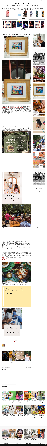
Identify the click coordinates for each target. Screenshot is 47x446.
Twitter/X (6, 347)
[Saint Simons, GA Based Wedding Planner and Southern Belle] (5, 356)
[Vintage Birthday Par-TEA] (34, 395)
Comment (3, 371)
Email (3, 381)
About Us (3, 0)
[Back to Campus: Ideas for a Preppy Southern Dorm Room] (41, 395)
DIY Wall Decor (20, 361)
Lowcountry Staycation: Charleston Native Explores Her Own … (12, 362)
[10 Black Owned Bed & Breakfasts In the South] (5, 433)
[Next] (44, 13)
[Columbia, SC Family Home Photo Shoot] (41, 433)
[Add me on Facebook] (10, 293)
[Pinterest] (36, 199)
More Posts (6, 291)
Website (3, 383)
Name (3, 379)
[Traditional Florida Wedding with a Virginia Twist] (27, 433)
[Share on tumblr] (6, 364)
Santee (3, 260)
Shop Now (23, 28)
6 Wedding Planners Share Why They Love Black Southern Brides (24, 367)
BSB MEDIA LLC (23, 3)
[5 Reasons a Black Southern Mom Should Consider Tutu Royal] (19, 395)
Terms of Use (23, 420)
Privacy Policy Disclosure (23, 419)
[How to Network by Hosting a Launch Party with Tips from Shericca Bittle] (27, 356)
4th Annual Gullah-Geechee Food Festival (17, 107)
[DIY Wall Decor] (20, 356)
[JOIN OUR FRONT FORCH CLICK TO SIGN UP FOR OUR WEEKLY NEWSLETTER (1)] (12, 323)
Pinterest (40, 443)
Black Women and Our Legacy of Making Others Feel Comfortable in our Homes (8, 367)
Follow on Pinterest (39, 227)
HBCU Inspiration (14, 0)
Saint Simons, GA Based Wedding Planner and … (5, 361)
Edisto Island (4, 259)
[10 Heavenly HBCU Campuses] (12, 433)
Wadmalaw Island (4, 258)
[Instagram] (41, 0)
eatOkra (30, 238)
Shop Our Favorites (27, 0)
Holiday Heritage (8, 0)
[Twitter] (40, 0)
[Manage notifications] (45, 444)
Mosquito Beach (4, 257)
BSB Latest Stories (20, 0)
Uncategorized (19, 33)
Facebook (13, 347)
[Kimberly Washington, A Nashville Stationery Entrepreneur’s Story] (19, 409)
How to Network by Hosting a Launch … (27, 361)
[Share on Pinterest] (5, 364)
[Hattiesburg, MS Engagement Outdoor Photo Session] (5, 409)
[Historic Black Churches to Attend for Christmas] (5, 395)
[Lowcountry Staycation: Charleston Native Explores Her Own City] (12, 356)
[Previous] (2, 13)
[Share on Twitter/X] (4, 364)
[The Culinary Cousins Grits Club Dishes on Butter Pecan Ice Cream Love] (12, 395)
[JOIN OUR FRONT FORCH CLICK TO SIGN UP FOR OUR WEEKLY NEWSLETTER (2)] (12, 187)
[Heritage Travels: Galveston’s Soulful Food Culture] (27, 395)
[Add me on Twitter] (9, 293)
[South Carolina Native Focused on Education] (19, 433)
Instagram (10, 347)
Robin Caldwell (14, 33)
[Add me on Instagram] (11, 293)
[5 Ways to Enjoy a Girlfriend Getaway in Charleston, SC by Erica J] (34, 433)
